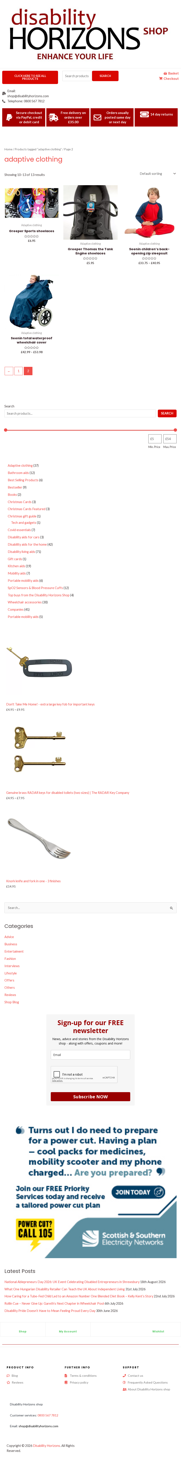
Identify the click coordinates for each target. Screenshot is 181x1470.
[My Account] (68, 1328)
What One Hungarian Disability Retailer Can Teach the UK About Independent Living (64, 1289)
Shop (22, 1331)
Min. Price (154, 447)
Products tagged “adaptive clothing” (38, 149)
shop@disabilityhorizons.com (38, 1426)
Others (9, 987)
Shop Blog (11, 1002)
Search (105, 76)
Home (8, 149)
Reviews (10, 995)
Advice (9, 937)
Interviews (12, 966)
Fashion (10, 959)
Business (10, 944)
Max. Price (169, 447)
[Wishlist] (158, 1328)
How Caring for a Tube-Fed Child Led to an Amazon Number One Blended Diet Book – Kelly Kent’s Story (78, 1296)
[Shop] (23, 1328)
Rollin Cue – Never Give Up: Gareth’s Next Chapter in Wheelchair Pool (54, 1303)
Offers (9, 980)
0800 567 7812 (48, 1415)
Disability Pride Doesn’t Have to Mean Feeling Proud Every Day (49, 1311)
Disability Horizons (46, 1446)
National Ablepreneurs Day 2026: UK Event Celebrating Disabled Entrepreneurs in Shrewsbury (72, 1282)
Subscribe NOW (90, 1097)
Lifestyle (10, 973)
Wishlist (158, 1331)
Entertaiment (14, 951)
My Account (68, 1331)
